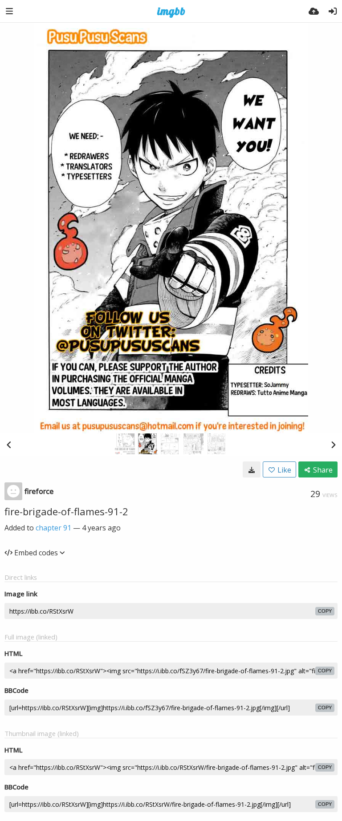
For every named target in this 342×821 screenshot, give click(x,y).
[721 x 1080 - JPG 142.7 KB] (252, 469)
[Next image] (333, 444)
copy (325, 611)
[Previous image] (9, 444)
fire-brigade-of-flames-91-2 (66, 511)
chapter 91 (53, 528)
